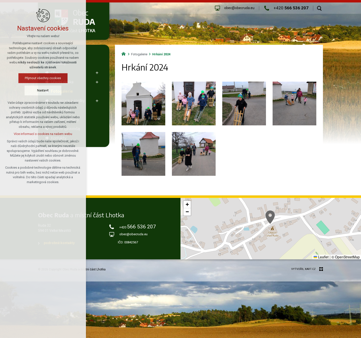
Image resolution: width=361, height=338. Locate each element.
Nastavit (43, 90)
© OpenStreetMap (346, 256)
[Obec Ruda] (125, 53)
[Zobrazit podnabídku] (97, 72)
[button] (270, 217)
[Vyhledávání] (319, 8)
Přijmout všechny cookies (43, 78)
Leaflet (323, 256)
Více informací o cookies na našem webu (43, 134)
